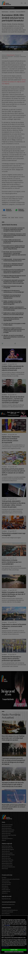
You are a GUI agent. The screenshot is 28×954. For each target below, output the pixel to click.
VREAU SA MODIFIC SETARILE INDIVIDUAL (14, 951)
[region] (14, 934)
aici (24, 931)
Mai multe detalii (7, 925)
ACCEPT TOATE (14, 949)
